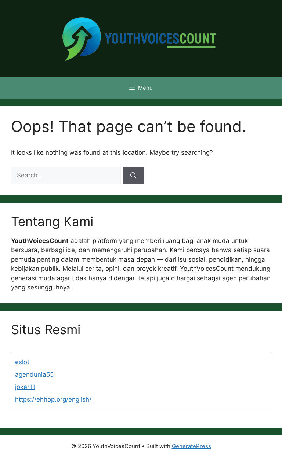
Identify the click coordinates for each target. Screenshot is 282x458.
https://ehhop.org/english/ (53, 399)
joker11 (25, 387)
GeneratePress (191, 446)
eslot (22, 362)
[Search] (133, 175)
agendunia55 (34, 374)
